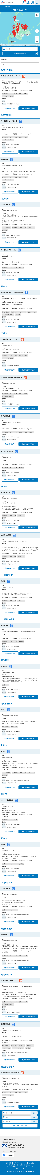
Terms (38, 45)
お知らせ (23, 3)
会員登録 (28, 3)
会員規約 (31, 1163)
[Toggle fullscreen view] (37, 15)
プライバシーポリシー (20, 1163)
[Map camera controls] (37, 31)
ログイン (33, 3)
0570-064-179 (16, 1145)
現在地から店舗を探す (20, 1126)
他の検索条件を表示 (20, 53)
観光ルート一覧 (20, 1169)
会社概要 (8, 1163)
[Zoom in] (37, 38)
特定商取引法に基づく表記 (16, 1165)
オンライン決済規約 (11, 1167)
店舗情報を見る (11, 108)
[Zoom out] (37, 41)
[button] (37, 2)
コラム (32, 1167)
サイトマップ (23, 1167)
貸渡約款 (28, 1165)
